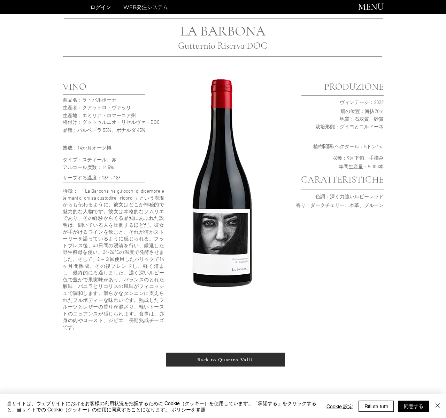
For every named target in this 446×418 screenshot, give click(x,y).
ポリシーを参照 (188, 409)
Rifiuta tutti (376, 406)
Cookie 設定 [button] (339, 406)
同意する (413, 405)
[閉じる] (437, 406)
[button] (371, 7)
